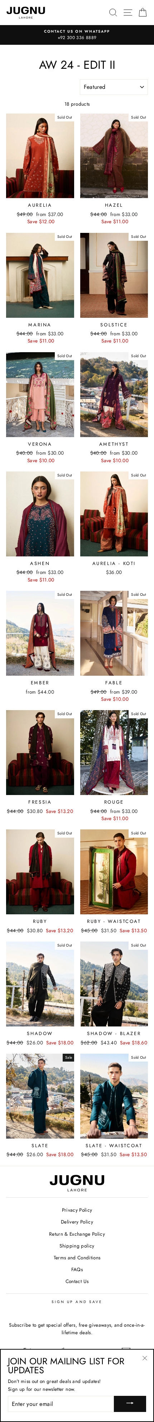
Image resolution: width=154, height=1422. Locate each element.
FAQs (77, 1269)
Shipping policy (76, 1245)
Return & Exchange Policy (77, 1233)
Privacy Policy (77, 1209)
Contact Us (77, 1281)
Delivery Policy (77, 1221)
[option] (77, 35)
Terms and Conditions (77, 1257)
